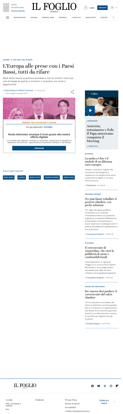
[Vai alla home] (54, 8)
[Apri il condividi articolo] (72, 92)
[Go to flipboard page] (117, 386)
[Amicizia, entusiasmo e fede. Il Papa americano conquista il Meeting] (101, 106)
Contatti (9, 400)
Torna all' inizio (104, 401)
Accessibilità (70, 407)
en (116, 8)
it (112, 8)
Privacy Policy (71, 400)
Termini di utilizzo (72, 404)
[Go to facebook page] (92, 386)
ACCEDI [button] (48, 127)
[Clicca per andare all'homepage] (25, 386)
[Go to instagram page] (111, 386)
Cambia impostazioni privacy (77, 411)
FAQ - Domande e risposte (13, 405)
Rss (7, 409)
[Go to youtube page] (98, 386)
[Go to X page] (105, 386)
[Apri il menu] (7, 17)
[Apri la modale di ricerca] (113, 17)
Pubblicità (39, 400)
